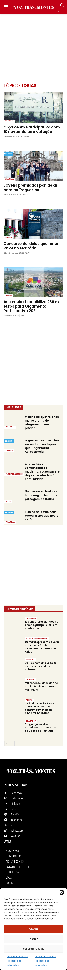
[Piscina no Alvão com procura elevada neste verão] (13, 517)
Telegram (16, 820)
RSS (13, 809)
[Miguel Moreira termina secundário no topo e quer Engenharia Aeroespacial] (13, 445)
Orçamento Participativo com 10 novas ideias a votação (32, 129)
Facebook (16, 793)
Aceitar (33, 929)
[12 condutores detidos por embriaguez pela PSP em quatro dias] (13, 625)
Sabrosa (30, 660)
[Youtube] (6, 836)
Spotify (15, 814)
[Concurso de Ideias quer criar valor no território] (33, 224)
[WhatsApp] (6, 831)
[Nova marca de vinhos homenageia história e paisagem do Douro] (13, 496)
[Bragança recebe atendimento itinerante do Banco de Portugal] (13, 728)
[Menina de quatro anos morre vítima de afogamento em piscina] (13, 422)
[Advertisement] (33, 42)
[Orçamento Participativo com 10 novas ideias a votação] (33, 107)
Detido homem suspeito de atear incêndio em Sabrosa (41, 666)
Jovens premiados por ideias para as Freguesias (31, 187)
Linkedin (16, 803)
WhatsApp (17, 830)
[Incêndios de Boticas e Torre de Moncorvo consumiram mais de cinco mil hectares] (13, 707)
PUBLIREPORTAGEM (14, 474)
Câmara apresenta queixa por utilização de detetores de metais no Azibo (42, 647)
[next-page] (12, 743)
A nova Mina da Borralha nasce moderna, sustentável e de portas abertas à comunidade (42, 471)
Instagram (17, 798)
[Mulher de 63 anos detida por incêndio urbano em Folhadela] (13, 686)
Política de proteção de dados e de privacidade (17, 960)
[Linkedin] (6, 804)
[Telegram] (6, 820)
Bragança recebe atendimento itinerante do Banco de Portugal (40, 728)
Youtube (15, 836)
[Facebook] (6, 793)
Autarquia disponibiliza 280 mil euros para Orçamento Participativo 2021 (32, 306)
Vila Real (9, 121)
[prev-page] (6, 743)
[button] (61, 892)
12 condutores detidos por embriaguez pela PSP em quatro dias (42, 625)
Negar (34, 938)
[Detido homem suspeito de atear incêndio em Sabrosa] (13, 666)
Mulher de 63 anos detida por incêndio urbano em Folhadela (41, 686)
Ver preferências (33, 948)
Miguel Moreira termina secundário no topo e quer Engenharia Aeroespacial (42, 446)
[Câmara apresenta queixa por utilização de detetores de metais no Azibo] (13, 645)
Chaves (8, 237)
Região (29, 700)
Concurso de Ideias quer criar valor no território (31, 246)
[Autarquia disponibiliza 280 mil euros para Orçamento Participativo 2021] (33, 282)
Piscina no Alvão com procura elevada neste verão (41, 516)
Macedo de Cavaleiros (37, 639)
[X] (6, 825)
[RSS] (6, 809)
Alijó (8, 502)
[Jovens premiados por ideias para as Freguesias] (33, 166)
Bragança (31, 618)
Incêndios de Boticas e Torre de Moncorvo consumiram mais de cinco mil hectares (40, 708)
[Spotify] (6, 814)
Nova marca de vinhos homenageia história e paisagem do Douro (41, 495)
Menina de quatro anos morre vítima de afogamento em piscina (42, 422)
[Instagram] (6, 798)
